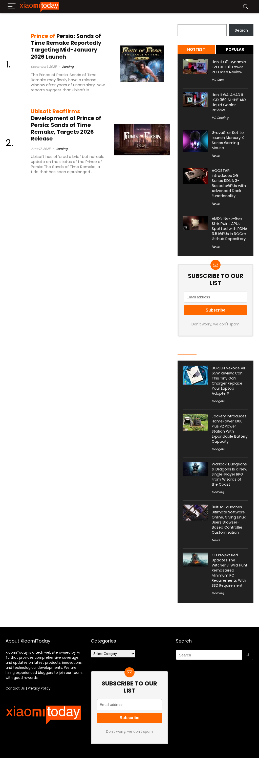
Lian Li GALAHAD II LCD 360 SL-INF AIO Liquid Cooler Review (229, 102)
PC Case (218, 80)
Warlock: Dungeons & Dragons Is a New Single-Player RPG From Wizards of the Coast (229, 474)
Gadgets (218, 401)
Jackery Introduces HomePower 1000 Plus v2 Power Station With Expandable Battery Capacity (230, 429)
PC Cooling (220, 117)
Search (184, 21)
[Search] (246, 6)
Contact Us (15, 688)
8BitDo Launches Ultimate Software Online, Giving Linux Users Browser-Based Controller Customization (229, 520)
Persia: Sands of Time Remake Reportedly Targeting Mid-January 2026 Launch (66, 46)
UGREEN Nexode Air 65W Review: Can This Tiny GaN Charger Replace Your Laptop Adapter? (228, 381)
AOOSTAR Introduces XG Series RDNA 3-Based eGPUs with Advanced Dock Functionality (229, 183)
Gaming (67, 66)
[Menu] (12, 6)
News (216, 155)
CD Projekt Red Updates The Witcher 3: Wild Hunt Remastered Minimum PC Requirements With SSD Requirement (229, 570)
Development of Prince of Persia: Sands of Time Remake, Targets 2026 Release (66, 125)
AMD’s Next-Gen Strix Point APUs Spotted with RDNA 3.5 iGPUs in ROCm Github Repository (229, 228)
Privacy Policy (39, 688)
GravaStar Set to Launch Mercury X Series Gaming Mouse (228, 140)
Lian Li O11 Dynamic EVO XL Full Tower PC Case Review (229, 67)
